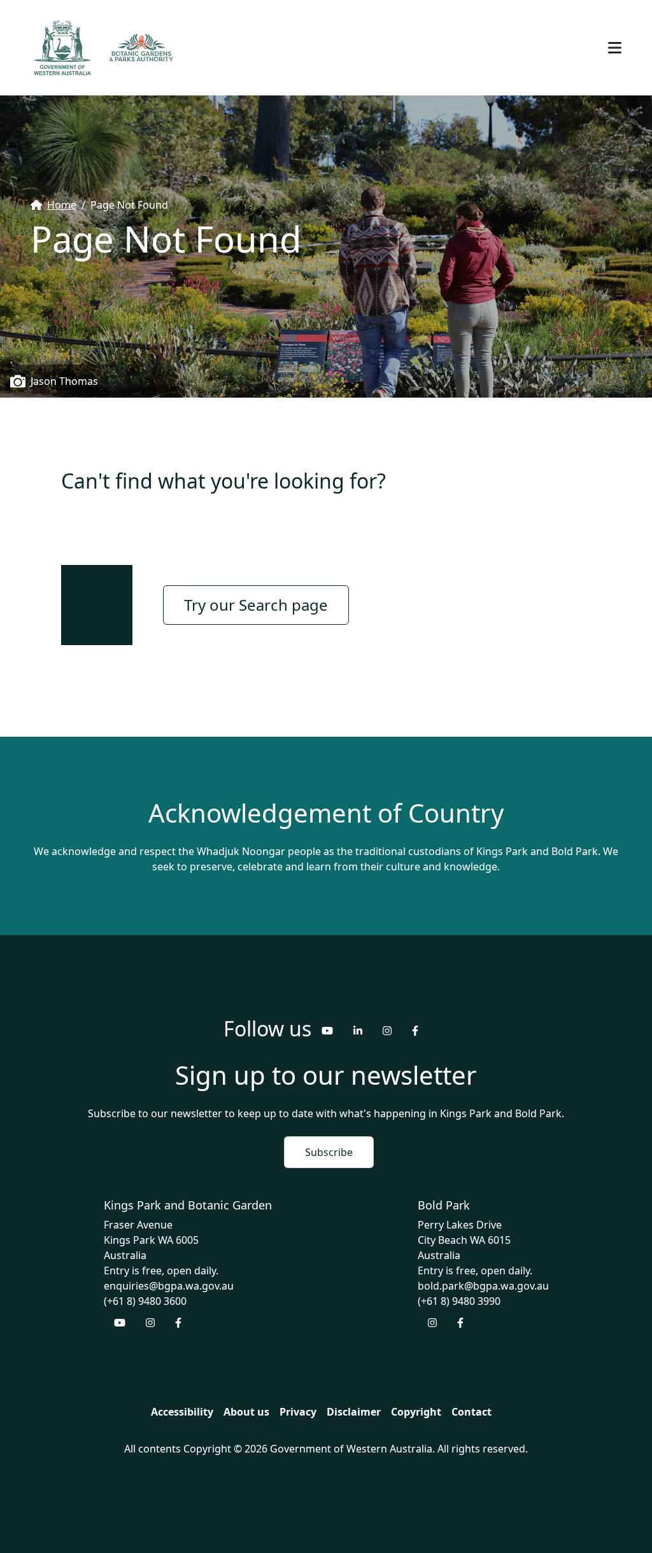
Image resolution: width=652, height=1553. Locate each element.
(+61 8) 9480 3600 (145, 1301)
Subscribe (329, 1152)
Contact (471, 1412)
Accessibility (182, 1412)
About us (246, 1412)
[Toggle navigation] (614, 47)
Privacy (298, 1412)
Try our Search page (256, 604)
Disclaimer (354, 1412)
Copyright (416, 1412)
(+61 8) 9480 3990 (459, 1301)
